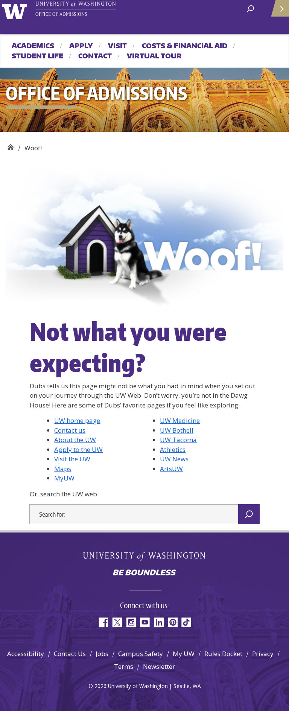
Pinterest (172, 622)
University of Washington (15, 10)
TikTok (186, 622)
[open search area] (250, 8)
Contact (95, 56)
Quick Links (279, 8)
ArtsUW (171, 468)
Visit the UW (72, 459)
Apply (81, 45)
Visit (117, 45)
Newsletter (159, 666)
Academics (33, 45)
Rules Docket (223, 653)
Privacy (263, 653)
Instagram (131, 622)
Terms (123, 666)
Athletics (173, 449)
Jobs (102, 653)
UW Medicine (180, 420)
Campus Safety (140, 653)
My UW (184, 653)
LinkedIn (159, 622)
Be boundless (144, 573)
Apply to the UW (78, 449)
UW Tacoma (178, 439)
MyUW (64, 478)
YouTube (145, 622)
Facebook (103, 622)
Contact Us (70, 653)
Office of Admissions (10, 145)
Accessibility (25, 653)
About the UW (75, 439)
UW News (174, 459)
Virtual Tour (154, 56)
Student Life (37, 56)
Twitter (117, 622)
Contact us (69, 430)
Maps (62, 468)
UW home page (77, 420)
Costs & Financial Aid (184, 45)
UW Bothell (176, 430)
